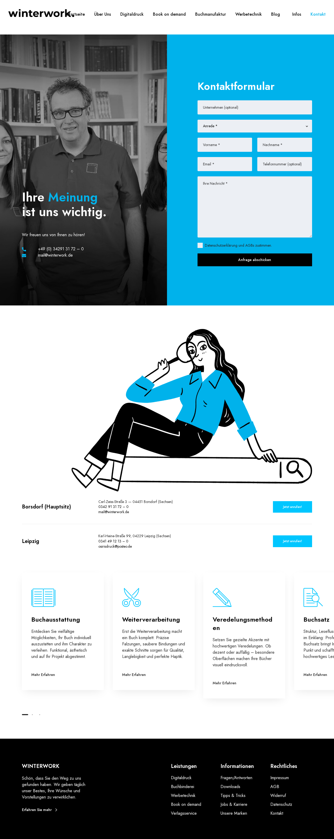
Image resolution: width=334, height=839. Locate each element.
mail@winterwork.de (113, 511)
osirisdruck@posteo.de (115, 546)
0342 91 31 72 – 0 (113, 506)
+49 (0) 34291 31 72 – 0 (61, 249)
